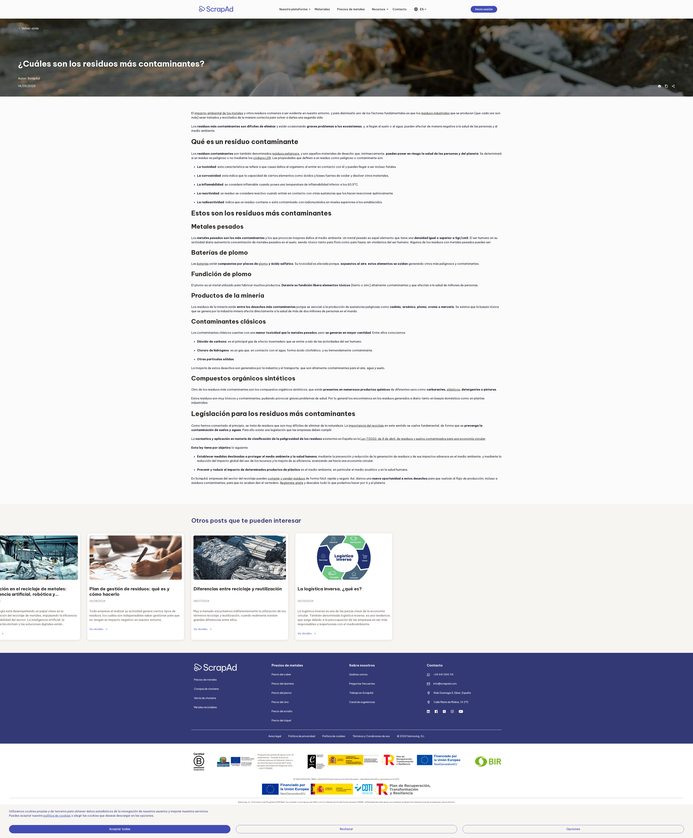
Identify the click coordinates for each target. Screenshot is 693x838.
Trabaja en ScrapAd (361, 693)
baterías (203, 263)
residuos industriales (435, 113)
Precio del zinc (280, 702)
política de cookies (57, 815)
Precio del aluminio (283, 683)
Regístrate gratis (291, 483)
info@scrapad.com (445, 683)
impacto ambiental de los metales (219, 113)
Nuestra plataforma (293, 9)
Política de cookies (333, 736)
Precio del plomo (282, 693)
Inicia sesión (484, 9)
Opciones (573, 829)
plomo (263, 263)
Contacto (400, 9)
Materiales (322, 9)
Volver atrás (30, 28)
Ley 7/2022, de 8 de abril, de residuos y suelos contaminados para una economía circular (423, 439)
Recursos (378, 9)
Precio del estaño (282, 711)
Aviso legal (274, 736)
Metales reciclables (205, 707)
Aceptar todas (119, 829)
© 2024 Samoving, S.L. (411, 736)
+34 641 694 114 (443, 674)
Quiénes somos (358, 674)
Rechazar (346, 829)
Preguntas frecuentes (362, 683)
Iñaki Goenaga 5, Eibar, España (452, 693)
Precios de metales (351, 9)
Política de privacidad (301, 736)
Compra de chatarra (206, 689)
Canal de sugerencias (362, 702)
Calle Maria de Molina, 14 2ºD (451, 702)
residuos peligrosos (285, 153)
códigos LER (262, 158)
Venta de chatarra (205, 698)
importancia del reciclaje (366, 425)
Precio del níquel (281, 720)
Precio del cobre (281, 674)
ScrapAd (34, 78)
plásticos (453, 389)
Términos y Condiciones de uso (371, 736)
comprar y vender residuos (286, 478)
